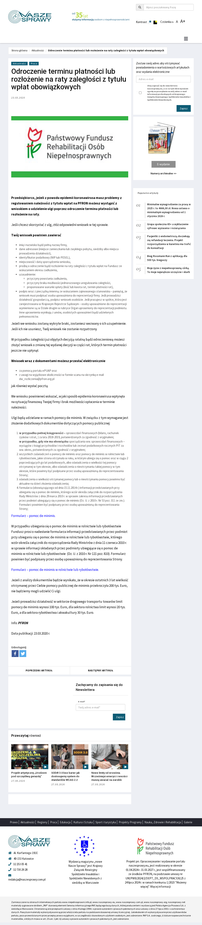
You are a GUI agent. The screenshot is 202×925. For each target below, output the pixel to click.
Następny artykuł (100, 670)
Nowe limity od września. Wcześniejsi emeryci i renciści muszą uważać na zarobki (109, 776)
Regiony (42, 822)
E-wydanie (163, 164)
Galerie (188, 822)
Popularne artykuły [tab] (148, 192)
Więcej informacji (160, 886)
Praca (34, 63)
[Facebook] (15, 653)
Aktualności (38, 50)
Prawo (14, 822)
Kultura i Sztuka (83, 822)
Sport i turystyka (105, 822)
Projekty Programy (130, 822)
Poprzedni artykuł (39, 670)
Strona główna (19, 50)
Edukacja (65, 822)
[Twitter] (22, 653)
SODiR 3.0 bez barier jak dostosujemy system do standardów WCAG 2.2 (65, 776)
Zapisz (120, 717)
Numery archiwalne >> (163, 173)
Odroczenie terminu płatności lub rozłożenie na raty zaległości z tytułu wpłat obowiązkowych (106, 50)
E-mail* (81, 701)
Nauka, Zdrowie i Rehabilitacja (162, 822)
